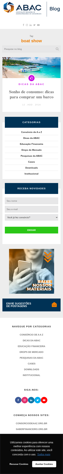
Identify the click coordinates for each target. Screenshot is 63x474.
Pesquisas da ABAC (31, 156)
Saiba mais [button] (43, 454)
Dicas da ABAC (31, 138)
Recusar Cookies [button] (19, 464)
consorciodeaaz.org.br (31, 423)
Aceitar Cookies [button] (44, 464)
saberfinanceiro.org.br (31, 429)
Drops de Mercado (31, 150)
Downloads (31, 167)
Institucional (31, 173)
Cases (31, 162)
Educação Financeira (31, 144)
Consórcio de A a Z (31, 132)
